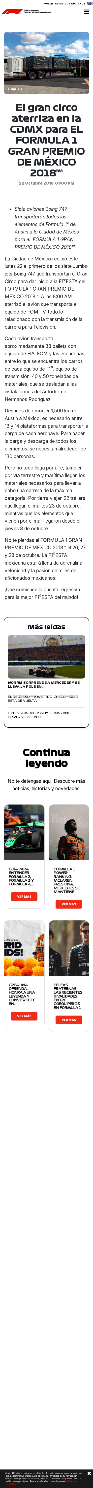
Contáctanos (75, 3)
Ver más (24, 896)
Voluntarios (53, 3)
